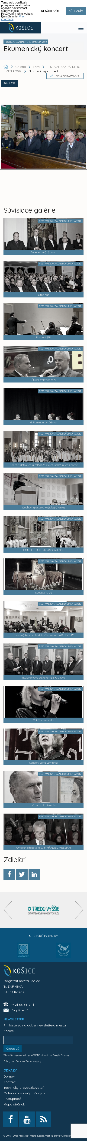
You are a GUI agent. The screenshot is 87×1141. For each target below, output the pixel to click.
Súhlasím (76, 11)
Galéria (21, 67)
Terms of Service (25, 1061)
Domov (9, 1076)
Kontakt (9, 1082)
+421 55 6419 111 (23, 1004)
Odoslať (12, 1048)
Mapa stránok (14, 1104)
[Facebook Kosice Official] (10, 1119)
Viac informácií (13, 18)
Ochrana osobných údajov (24, 1093)
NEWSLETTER (13, 1019)
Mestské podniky (43, 936)
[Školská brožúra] (43, 910)
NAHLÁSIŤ (9, 83)
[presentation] (7, 910)
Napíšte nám (22, 1010)
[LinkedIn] (34, 874)
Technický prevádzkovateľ (23, 1087)
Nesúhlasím (50, 11)
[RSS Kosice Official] (43, 1119)
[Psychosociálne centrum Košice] (23, 953)
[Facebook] (9, 874)
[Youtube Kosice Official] (27, 1119)
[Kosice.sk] (20, 27)
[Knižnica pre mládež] (63, 953)
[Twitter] (22, 874)
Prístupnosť (12, 1099)
